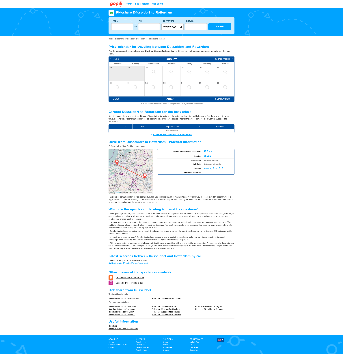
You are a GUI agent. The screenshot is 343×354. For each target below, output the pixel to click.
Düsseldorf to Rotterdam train (130, 277)
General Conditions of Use (118, 345)
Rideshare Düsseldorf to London (122, 309)
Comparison (194, 350)
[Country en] (220, 340)
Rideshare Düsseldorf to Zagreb (208, 306)
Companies (194, 347)
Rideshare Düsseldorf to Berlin (121, 312)
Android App (194, 342)
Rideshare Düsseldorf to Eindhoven (166, 298)
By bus (165, 345)
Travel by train (141, 342)
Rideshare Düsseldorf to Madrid (122, 314)
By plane (166, 350)
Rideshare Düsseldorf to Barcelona (166, 314)
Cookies (111, 347)
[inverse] (135, 26)
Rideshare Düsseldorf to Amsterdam (124, 298)
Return (190, 21)
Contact (111, 342)
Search (220, 26)
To (140, 21)
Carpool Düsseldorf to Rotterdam (172, 134)
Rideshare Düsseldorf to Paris (164, 306)
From (115, 21)
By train (165, 342)
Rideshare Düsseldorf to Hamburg (166, 309)
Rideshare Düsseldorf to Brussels (122, 306)
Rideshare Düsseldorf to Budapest (166, 312)
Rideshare (113, 326)
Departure (168, 21)
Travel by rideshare (142, 347)
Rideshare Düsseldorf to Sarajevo (209, 309)
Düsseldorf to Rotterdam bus (129, 282)
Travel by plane (141, 350)
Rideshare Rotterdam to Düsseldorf (123, 328)
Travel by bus (140, 345)
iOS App (192, 345)
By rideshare (167, 347)
